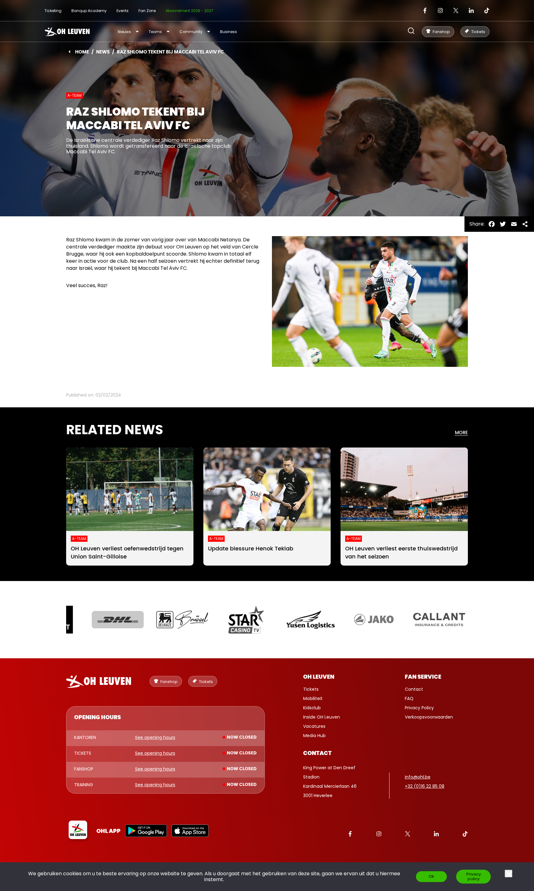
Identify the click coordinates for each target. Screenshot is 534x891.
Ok (431, 876)
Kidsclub (312, 708)
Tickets (311, 689)
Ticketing (52, 10)
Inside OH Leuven (321, 717)
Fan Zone (147, 10)
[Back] (69, 51)
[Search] (411, 31)
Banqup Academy (89, 10)
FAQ (409, 698)
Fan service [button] (423, 677)
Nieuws (124, 31)
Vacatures (314, 726)
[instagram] (440, 10)
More (461, 433)
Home (82, 52)
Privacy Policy (419, 708)
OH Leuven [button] (318, 677)
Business (228, 31)
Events (123, 10)
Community (191, 31)
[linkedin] (471, 10)
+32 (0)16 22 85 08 (424, 786)
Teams (155, 31)
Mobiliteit (313, 698)
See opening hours (155, 737)
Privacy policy (473, 876)
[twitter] (456, 10)
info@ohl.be (417, 777)
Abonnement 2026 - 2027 (189, 10)
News (103, 52)
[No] (508, 873)
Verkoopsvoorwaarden (429, 717)
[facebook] (425, 10)
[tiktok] (487, 10)
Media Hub (314, 735)
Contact (414, 689)
